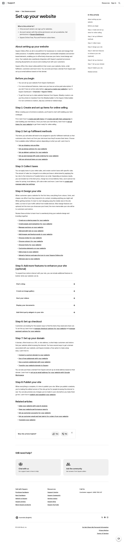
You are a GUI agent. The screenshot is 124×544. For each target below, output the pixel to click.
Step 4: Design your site (95, 47)
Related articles (92, 72)
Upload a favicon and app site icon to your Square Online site (41, 255)
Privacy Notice (103, 530)
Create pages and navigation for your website (35, 224)
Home (17, 11)
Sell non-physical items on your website (33, 159)
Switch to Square (21, 498)
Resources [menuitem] (106, 3)
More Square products (23, 505)
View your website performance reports (33, 409)
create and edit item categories (59, 119)
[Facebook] (105, 517)
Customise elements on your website (32, 248)
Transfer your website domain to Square (33, 365)
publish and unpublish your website (43, 395)
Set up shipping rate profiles (29, 145)
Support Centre (53, 492)
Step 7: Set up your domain (96, 64)
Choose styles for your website (30, 238)
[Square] (3, 3)
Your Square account (28, 11)
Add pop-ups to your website (29, 259)
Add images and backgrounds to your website (35, 234)
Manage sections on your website (31, 227)
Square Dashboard (37, 34)
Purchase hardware (22, 492)
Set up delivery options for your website (33, 152)
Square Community (54, 495)
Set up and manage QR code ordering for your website (38, 156)
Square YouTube (53, 505)
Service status (52, 498)
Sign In (113, 3)
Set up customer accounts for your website (35, 413)
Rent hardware (20, 495)
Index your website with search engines (33, 406)
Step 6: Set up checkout (95, 60)
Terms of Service (102, 533)
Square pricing (20, 501)
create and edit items (36, 119)
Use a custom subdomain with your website (34, 362)
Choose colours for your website (31, 241)
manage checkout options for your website (50, 329)
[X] (102, 517)
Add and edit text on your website (31, 231)
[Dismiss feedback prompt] (72, 433)
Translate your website (27, 420)
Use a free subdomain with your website (33, 358)
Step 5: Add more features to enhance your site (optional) (96, 53)
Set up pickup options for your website (33, 149)
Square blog (52, 501)
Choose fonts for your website (30, 245)
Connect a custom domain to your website (34, 355)
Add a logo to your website (28, 252)
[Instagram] (107, 517)
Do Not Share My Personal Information (95, 527)
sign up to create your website (56, 89)
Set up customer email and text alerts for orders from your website (43, 416)
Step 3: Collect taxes (94, 43)
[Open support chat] (118, 538)
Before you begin (93, 26)
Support (11, 3)
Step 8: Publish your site (95, 68)
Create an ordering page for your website (34, 220)
